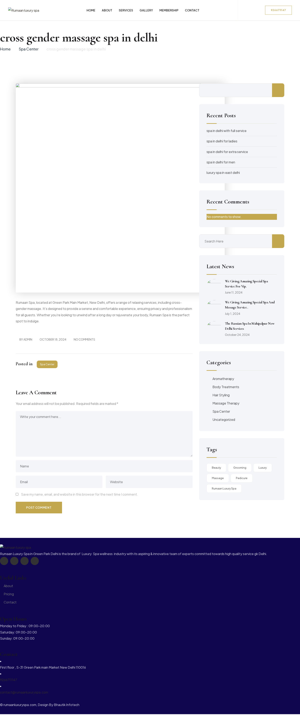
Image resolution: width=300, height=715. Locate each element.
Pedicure (241, 478)
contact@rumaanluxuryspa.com (24, 692)
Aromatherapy (223, 378)
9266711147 (8, 680)
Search (278, 90)
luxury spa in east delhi (223, 172)
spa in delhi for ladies (222, 141)
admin (27, 339)
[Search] (259, 9)
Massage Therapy (225, 403)
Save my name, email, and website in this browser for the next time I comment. (79, 494)
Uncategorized (223, 419)
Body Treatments (225, 387)
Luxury (263, 467)
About (8, 586)
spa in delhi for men (221, 162)
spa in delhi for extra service (227, 152)
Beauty (216, 467)
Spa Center (47, 364)
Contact (10, 602)
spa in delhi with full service (227, 130)
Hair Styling (221, 395)
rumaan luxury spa (224, 488)
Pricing (9, 594)
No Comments (84, 339)
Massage (218, 478)
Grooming (239, 467)
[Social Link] (4, 561)
